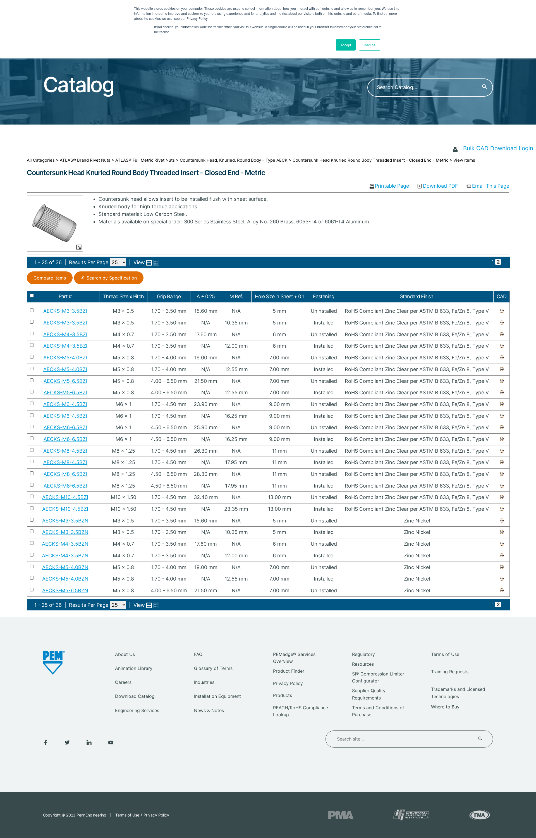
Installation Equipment (217, 696)
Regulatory (363, 654)
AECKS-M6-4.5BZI (65, 404)
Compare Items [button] (50, 278)
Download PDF (440, 186)
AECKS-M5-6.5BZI (65, 381)
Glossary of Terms (213, 668)
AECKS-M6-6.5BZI (65, 427)
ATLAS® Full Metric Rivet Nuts (145, 160)
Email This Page (490, 186)
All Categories (41, 160)
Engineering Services (137, 710)
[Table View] (156, 263)
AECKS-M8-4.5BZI (65, 451)
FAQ (198, 654)
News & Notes (209, 710)
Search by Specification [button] (112, 278)
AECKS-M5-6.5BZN (65, 590)
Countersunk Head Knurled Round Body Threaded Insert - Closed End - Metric (370, 160)
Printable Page (392, 186)
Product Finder (288, 671)
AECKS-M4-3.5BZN (65, 544)
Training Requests (449, 671)
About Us (125, 654)
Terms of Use (445, 654)
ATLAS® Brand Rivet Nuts (85, 160)
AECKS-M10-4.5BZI (65, 497)
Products (282, 695)
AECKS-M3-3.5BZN (65, 521)
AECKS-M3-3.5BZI (65, 311)
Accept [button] (346, 44)
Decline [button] (369, 44)
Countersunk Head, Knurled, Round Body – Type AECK (234, 160)
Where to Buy (445, 707)
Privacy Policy (288, 683)
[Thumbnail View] (149, 263)
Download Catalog (135, 696)
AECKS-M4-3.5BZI (65, 334)
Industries (204, 682)
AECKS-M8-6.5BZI (65, 474)
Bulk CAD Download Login (498, 148)
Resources (363, 664)
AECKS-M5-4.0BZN (65, 567)
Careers (123, 682)
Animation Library (133, 668)
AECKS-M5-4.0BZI (65, 357)
